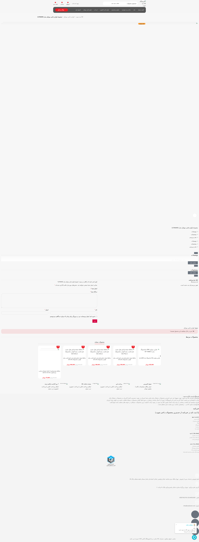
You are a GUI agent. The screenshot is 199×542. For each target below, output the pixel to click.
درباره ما (197, 427)
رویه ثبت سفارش (195, 435)
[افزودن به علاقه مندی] (197, 224)
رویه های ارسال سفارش (194, 437)
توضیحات (194, 231)
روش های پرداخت (195, 439)
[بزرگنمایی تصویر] (195, 215)
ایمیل (46, 310)
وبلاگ (198, 423)
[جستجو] (105, 3)
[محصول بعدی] (158, 19)
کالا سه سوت (79, 17)
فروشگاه (197, 425)
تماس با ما (197, 428)
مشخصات (194, 234)
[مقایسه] (197, 222)
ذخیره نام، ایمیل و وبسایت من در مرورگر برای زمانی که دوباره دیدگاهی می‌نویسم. (72, 316)
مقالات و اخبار (61, 10)
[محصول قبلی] (161, 19)
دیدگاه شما (93, 292)
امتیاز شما (94, 288)
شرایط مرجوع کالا (195, 448)
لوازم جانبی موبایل (68, 17)
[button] (196, 253)
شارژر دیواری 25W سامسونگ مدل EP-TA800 (149, 358)
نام (96, 310)
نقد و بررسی (193, 237)
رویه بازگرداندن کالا (195, 450)
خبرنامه (196, 408)
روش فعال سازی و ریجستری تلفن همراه (191, 452)
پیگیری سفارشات (195, 446)
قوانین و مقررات (196, 421)
